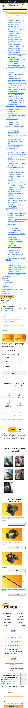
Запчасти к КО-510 (13, 124)
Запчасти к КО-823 (13, 28)
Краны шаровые (13, 237)
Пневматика (12, 245)
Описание (12, 429)
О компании (6, 276)
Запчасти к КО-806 (13, 31)
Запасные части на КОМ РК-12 (17, 30)
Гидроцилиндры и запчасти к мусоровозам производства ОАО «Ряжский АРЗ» (16, 80)
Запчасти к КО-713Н (14, 26)
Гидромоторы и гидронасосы (16, 265)
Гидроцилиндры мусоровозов (17, 83)
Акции (20, 622)
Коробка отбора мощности (13, 210)
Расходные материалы (13, 224)
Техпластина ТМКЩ (14, 250)
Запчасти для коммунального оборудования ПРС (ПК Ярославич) (17, 55)
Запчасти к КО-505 (13, 113)
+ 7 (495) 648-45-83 (14, 641)
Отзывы (5, 278)
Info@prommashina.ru (19, 386)
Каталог (5, 11)
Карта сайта (6, 293)
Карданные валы (13, 236)
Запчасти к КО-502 (13, 130)
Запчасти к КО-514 (13, 134)
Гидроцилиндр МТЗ (14, 275)
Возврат (5, 288)
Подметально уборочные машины (16, 135)
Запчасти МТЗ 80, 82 (12, 208)
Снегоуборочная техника (13, 148)
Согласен (23, 679)
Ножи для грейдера (14, 239)
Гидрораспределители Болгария (17, 267)
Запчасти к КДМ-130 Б (15, 37)
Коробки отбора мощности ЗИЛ (17, 213)
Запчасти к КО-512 (13, 132)
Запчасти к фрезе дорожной (16, 187)
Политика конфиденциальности (12, 289)
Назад (7, 13)
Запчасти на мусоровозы (13, 69)
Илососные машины (12, 119)
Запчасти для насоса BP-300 (16, 234)
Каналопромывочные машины (15, 126)
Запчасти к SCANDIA (14, 139)
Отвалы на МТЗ (12, 197)
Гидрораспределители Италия (17, 273)
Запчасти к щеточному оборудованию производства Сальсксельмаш (17, 200)
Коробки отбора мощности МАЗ (17, 219)
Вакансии (6, 291)
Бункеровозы (12, 72)
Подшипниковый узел (14, 247)
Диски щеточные (13, 228)
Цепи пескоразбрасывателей (16, 67)
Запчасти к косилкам (14, 174)
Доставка (6, 280)
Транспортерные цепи (14, 252)
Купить (14, 373)
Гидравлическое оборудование (15, 262)
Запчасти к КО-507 (13, 122)
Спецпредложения (8, 282)
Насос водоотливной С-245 (16, 172)
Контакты (6, 286)
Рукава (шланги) (13, 249)
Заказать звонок (8, 296)
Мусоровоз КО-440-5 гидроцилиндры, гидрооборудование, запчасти (17, 87)
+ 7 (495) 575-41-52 (7, 1)
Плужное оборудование (15, 204)
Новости (5, 284)
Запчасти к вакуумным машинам (16, 106)
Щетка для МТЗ (12, 206)
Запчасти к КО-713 (13, 24)
